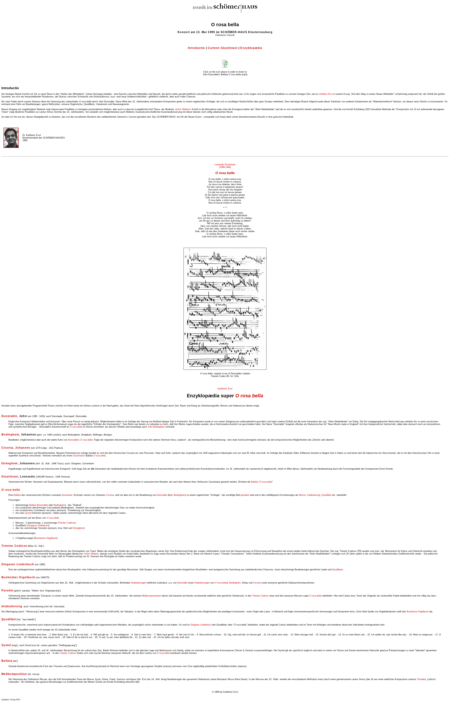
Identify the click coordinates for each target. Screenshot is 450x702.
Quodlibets (337, 569)
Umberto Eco (325, 94)
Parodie (421, 679)
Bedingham (179, 495)
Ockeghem (78, 528)
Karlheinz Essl (225, 388)
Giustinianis (79, 455)
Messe (302, 495)
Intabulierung (313, 495)
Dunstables (73, 439)
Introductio (196, 47)
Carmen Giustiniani (222, 47)
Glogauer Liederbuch (38, 525)
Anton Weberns (183, 109)
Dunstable (162, 495)
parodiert (244, 495)
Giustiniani (67, 495)
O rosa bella (225, 173)
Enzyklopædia (251, 47)
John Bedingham (156, 426)
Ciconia (110, 495)
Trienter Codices (66, 522)
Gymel (28, 513)
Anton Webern (91, 553)
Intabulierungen (139, 582)
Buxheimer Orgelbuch (46, 538)
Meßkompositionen (151, 595)
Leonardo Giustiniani (225, 164)
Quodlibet (326, 495)
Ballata (254, 481)
